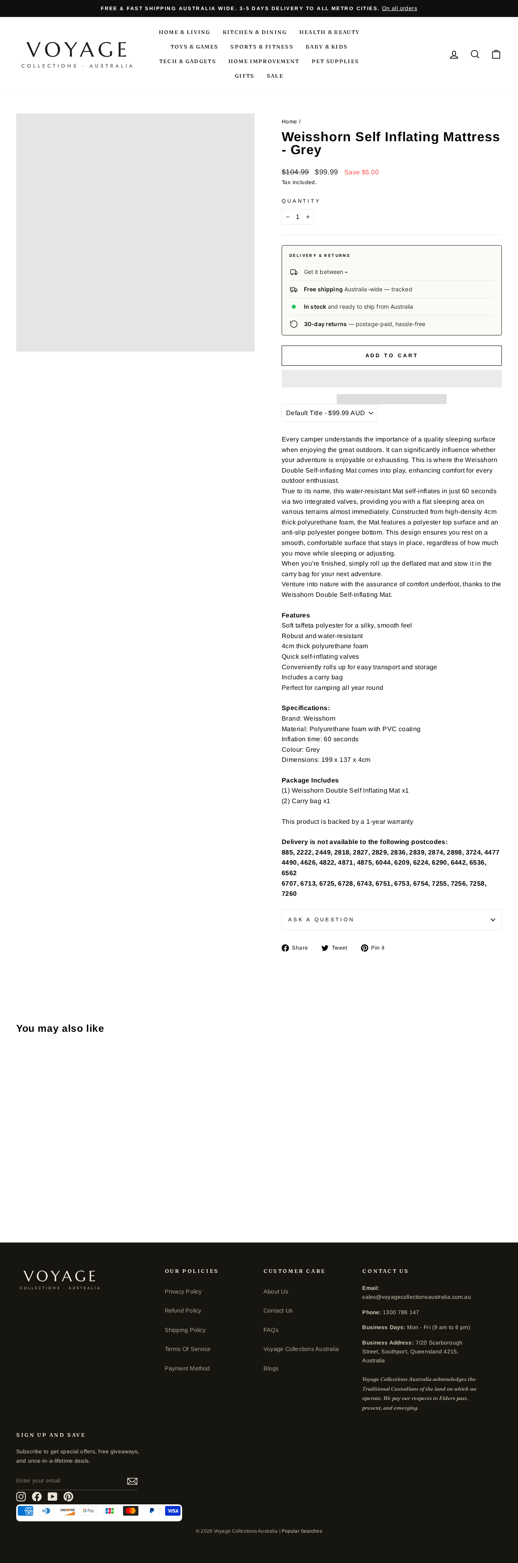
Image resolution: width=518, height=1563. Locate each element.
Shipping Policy (185, 1330)
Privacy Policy (183, 1291)
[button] (392, 379)
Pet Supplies (335, 61)
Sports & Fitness (261, 46)
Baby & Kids (327, 46)
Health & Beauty (329, 32)
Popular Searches (302, 1531)
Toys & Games (194, 46)
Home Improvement (263, 61)
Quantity (301, 201)
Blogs (270, 1368)
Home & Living (184, 32)
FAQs (270, 1330)
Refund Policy (183, 1310)
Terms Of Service (187, 1349)
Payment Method (187, 1368)
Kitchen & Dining (255, 32)
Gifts (245, 75)
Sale (275, 75)
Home (289, 122)
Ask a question (321, 919)
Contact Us (278, 1310)
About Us (275, 1291)
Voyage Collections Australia (301, 1349)
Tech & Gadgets (187, 61)
